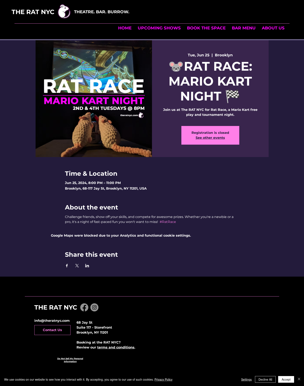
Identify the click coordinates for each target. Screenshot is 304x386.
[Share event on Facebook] (67, 265)
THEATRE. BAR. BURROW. (102, 11)
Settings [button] (246, 379)
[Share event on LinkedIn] (87, 265)
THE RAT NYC (42, 12)
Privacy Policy (163, 379)
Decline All (265, 379)
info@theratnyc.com (52, 321)
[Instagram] (94, 307)
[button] (206, 28)
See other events (210, 138)
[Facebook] (84, 307)
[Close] (299, 379)
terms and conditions (115, 347)
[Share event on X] (77, 265)
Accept (286, 379)
